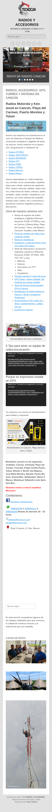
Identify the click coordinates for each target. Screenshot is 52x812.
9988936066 (12, 511)
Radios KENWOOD (17, 157)
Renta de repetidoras (24, 239)
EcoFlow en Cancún (23, 309)
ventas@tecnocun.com (16, 522)
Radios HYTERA (16, 151)
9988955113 (30, 508)
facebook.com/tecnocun (21, 501)
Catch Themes (31, 801)
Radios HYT (14, 160)
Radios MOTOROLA (18, 154)
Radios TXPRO (16, 167)
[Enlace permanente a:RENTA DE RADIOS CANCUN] (26, 59)
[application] (26, 363)
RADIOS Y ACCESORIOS (35, 796)
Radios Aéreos (15, 173)
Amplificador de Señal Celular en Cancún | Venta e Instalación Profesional (29, 294)
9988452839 (16, 508)
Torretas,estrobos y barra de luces (30, 275)
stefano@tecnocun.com (19, 519)
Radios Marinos (16, 170)
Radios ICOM (15, 163)
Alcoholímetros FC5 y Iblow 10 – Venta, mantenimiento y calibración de (29, 303)
